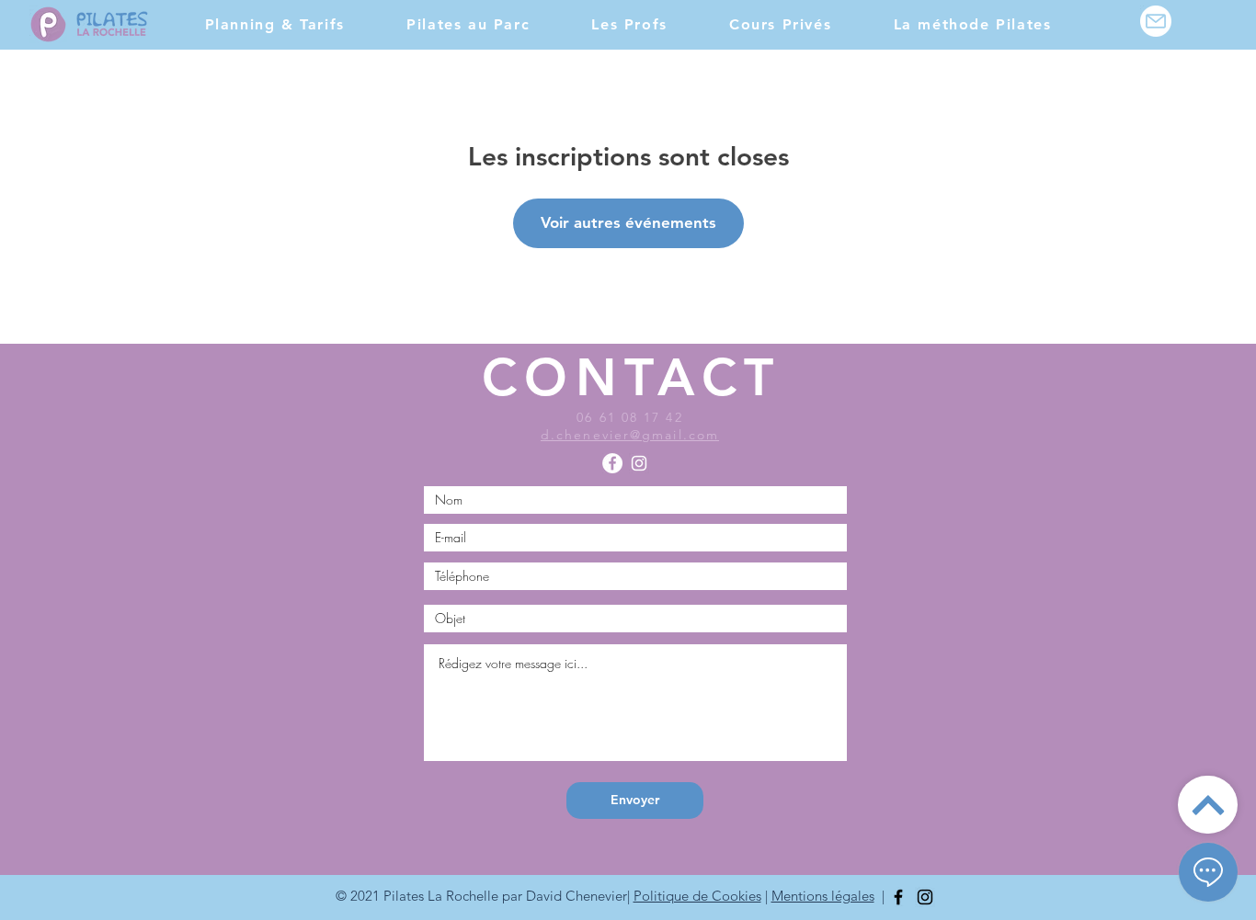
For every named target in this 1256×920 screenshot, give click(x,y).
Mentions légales (822, 895)
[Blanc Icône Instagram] (639, 463)
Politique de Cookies (697, 895)
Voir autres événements (628, 222)
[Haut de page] (1208, 805)
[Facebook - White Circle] (612, 463)
